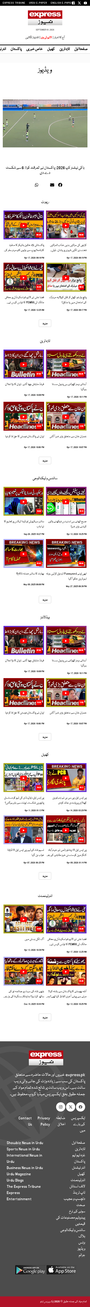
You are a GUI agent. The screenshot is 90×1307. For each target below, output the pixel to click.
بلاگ (81, 1236)
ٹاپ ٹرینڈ (79, 1193)
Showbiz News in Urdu (25, 1143)
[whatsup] (38, 185)
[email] (53, 185)
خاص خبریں (34, 49)
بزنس (81, 1243)
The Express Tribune (24, 1186)
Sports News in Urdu (23, 1149)
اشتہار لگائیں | (33, 37)
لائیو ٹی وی (46, 37)
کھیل (51, 49)
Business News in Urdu (25, 1168)
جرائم (82, 1255)
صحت (80, 1205)
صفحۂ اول (81, 49)
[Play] (65, 225)
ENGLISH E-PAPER (62, 3)
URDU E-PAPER (38, 3)
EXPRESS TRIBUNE (14, 3)
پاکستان (16, 49)
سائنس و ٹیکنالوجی (45, 478)
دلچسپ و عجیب (74, 1199)
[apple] (62, 1271)
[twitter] (30, 185)
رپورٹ (45, 202)
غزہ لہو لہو (78, 1155)
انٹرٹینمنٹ (45, 896)
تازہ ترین (65, 49)
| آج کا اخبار (58, 37)
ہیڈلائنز (45, 617)
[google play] (30, 1271)
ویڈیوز (81, 1249)
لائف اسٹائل (77, 1186)
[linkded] (45, 185)
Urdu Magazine (19, 1174)
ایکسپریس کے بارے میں (78, 1124)
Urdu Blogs (15, 1180)
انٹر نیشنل (78, 1168)
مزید (45, 323)
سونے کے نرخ (77, 1211)
